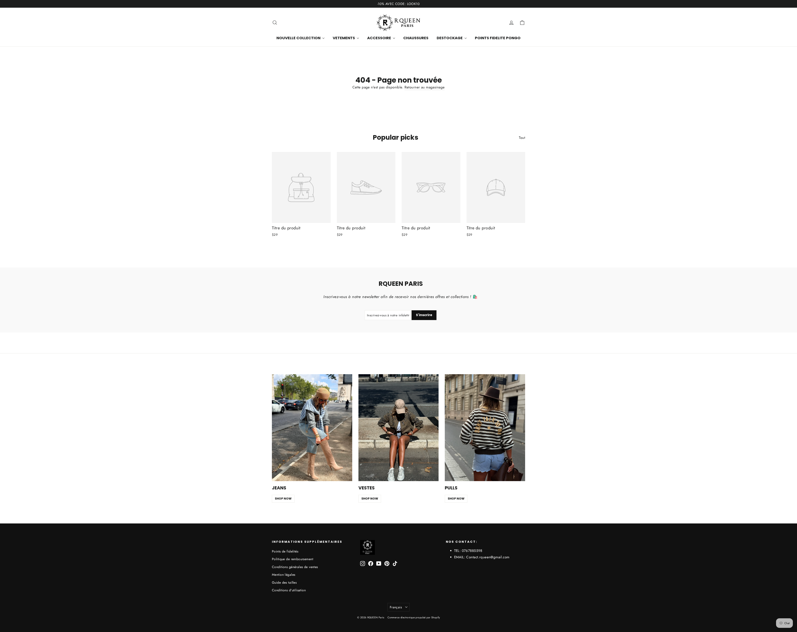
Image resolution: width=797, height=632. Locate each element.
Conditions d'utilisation (289, 590)
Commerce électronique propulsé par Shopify (413, 617)
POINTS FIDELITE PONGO (498, 37)
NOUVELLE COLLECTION (298, 37)
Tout (522, 137)
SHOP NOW (283, 498)
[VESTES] (398, 427)
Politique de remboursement (292, 559)
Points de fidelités (285, 551)
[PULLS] (485, 427)
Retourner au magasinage (425, 87)
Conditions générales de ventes (295, 567)
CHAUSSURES (415, 37)
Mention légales (283, 574)
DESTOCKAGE (450, 37)
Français (396, 607)
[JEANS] (312, 427)
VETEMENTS (344, 37)
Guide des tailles (284, 582)
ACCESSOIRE (379, 37)
